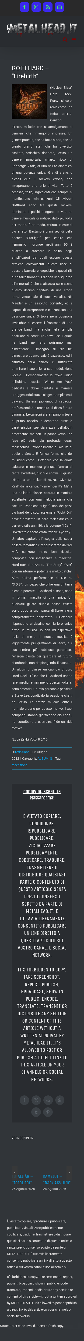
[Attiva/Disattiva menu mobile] (74, 39)
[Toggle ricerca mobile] (65, 39)
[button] (15, 1169)
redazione (22, 752)
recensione (19, 765)
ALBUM (43, 758)
